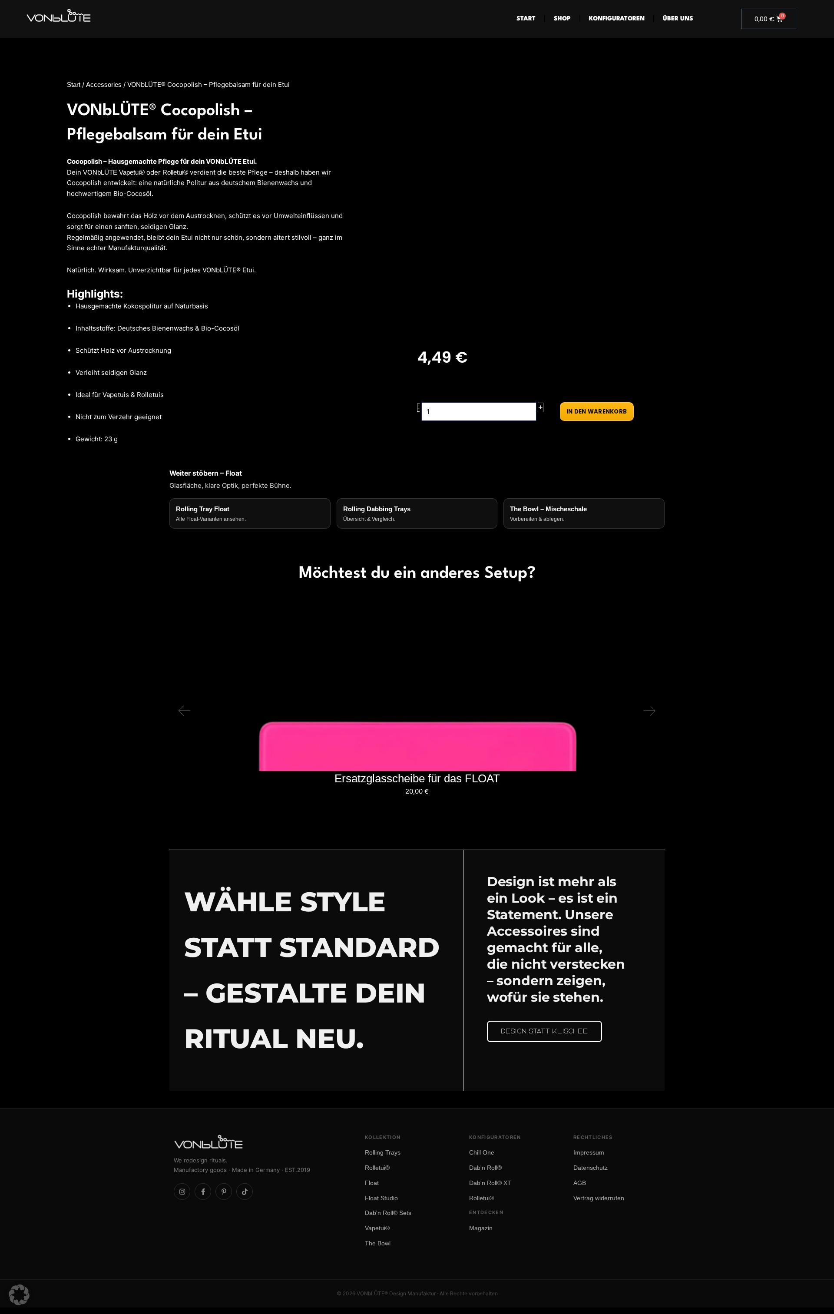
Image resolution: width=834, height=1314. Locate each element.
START (526, 19)
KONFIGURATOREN (617, 19)
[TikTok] (244, 1191)
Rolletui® (175, 172)
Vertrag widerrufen (598, 1198)
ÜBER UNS (678, 19)
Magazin (481, 1228)
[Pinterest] (223, 1191)
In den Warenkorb (596, 411)
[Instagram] (182, 1191)
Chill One (481, 1152)
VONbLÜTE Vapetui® (114, 172)
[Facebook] (203, 1191)
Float (372, 1182)
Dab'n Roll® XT (490, 1182)
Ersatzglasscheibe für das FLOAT (417, 778)
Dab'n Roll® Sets (388, 1212)
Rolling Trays (382, 1152)
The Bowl (378, 1243)
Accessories (104, 84)
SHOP (562, 19)
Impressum (588, 1152)
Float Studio (381, 1198)
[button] (184, 710)
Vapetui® (377, 1228)
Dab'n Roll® (485, 1167)
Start (73, 84)
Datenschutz (590, 1167)
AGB (579, 1182)
